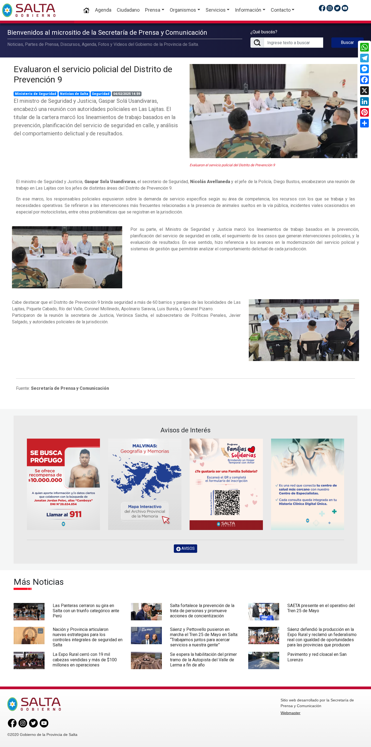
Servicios (216, 10)
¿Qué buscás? (263, 31)
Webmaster (290, 713)
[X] (364, 90)
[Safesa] (307, 484)
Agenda (103, 10)
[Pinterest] (364, 112)
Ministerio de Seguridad (35, 94)
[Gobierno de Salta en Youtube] (345, 8)
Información (248, 10)
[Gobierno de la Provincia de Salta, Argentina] (28, 10)
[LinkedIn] (364, 101)
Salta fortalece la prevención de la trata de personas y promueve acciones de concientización (202, 610)
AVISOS (188, 548)
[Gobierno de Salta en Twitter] (337, 8)
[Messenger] (364, 68)
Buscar (347, 42)
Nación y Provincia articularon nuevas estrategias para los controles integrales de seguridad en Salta (87, 637)
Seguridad (100, 94)
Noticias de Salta (74, 94)
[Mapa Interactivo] (144, 484)
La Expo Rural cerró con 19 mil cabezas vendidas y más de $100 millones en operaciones (85, 659)
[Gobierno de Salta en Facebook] (322, 8)
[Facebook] (364, 79)
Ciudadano (128, 10)
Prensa (152, 10)
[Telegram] (364, 58)
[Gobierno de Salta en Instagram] (329, 8)
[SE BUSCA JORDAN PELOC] (63, 484)
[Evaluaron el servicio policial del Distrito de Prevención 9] (273, 111)
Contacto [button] (281, 10)
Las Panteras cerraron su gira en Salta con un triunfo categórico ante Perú (86, 610)
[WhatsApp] (364, 47)
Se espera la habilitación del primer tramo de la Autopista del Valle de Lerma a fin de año (203, 659)
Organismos (183, 10)
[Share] (364, 123)
